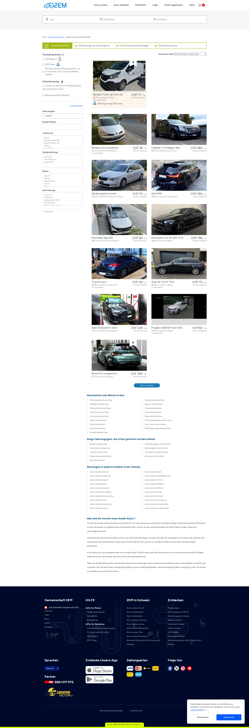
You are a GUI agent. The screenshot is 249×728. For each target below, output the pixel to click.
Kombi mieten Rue (98, 444)
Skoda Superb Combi (103, 193)
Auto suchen (100, 5)
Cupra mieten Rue (153, 416)
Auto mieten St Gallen (100, 492)
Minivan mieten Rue (154, 456)
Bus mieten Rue (97, 460)
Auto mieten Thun (154, 480)
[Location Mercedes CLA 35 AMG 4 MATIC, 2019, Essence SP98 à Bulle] (179, 219)
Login (155, 5)
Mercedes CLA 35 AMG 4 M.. (167, 237)
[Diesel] (62, 138)
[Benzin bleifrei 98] (62, 140)
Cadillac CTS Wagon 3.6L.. (165, 147)
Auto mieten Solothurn (101, 504)
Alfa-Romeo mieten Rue (101, 400)
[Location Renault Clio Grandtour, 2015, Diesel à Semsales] (119, 129)
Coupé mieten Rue (98, 452)
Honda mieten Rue (99, 432)
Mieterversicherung (95, 612)
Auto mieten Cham (154, 496)
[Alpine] (62, 183)
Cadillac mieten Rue (99, 404)
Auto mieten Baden (154, 484)
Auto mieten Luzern (99, 488)
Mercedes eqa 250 (101, 237)
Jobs (47, 615)
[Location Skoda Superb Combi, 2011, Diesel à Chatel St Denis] (119, 175)
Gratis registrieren (173, 5)
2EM (44, 37)
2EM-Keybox (93, 636)
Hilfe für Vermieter (95, 624)
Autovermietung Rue (56, 37)
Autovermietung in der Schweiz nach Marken (184, 642)
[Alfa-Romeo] (62, 181)
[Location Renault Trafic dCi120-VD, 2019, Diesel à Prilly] (119, 76)
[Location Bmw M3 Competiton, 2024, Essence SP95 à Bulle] (119, 355)
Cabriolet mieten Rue (100, 448)
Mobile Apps (173, 608)
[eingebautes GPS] (62, 200)
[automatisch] (62, 159)
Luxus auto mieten (176, 624)
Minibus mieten (175, 620)
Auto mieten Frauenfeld (156, 504)
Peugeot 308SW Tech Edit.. (166, 327)
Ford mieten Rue (98, 428)
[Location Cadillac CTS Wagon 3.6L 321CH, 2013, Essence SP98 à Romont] (179, 129)
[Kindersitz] (62, 197)
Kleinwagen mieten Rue (156, 448)
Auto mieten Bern (98, 484)
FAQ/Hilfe (140, 5)
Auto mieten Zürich (99, 471)
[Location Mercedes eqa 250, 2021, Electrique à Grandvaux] (119, 219)
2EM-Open (92, 640)
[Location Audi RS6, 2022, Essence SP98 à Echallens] (179, 175)
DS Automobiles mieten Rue (158, 420)
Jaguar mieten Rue (154, 404)
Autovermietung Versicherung (101, 628)
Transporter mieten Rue (156, 452)
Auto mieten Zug (153, 492)
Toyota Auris (98, 281)
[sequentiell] (62, 162)
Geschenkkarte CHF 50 (178, 612)
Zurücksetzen (76, 106)
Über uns (49, 611)
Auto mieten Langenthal (157, 508)
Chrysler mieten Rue (99, 412)
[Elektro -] (62, 145)
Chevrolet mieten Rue (100, 408)
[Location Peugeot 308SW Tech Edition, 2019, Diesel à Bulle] (179, 309)
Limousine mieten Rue (100, 456)
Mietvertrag (92, 620)
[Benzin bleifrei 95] (62, 143)
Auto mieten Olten (154, 488)
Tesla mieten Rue (153, 408)
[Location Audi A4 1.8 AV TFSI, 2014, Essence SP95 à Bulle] (179, 263)
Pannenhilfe (92, 616)
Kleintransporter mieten (178, 616)
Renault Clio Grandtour (104, 147)
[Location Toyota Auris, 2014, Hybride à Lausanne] (119, 263)
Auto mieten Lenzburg (156, 500)
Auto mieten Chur (98, 500)
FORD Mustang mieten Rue (158, 428)
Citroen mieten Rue (99, 416)
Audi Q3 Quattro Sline (103, 327)
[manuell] (62, 157)
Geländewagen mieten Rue (158, 444)
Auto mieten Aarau (99, 508)
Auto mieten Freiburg (100, 476)
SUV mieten (173, 632)
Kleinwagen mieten (176, 636)
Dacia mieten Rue (98, 420)
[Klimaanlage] (62, 202)
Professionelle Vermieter (98, 632)
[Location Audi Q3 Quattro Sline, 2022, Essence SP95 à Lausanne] (119, 309)
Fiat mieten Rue (97, 424)
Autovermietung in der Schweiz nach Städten (143, 642)
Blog (47, 619)
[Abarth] (62, 176)
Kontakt (48, 627)
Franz (192, 5)
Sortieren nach (165, 54)
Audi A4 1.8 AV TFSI (162, 281)
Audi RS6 (156, 193)
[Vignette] (62, 195)
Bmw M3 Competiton (103, 373)
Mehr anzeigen (146, 385)
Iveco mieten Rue (153, 412)
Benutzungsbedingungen (111, 710)
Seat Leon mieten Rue (155, 424)
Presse (47, 623)
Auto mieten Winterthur (102, 496)
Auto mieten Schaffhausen (158, 476)
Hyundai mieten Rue (154, 400)
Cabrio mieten (174, 628)
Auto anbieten (121, 5)
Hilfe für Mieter (93, 608)
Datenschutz (136, 710)
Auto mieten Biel (153, 471)
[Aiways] (62, 178)
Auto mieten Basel (99, 480)
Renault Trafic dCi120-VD (107, 94)
